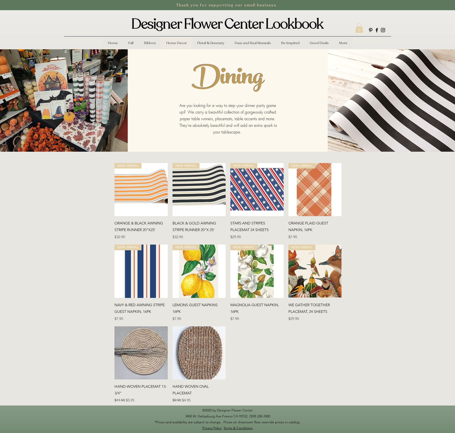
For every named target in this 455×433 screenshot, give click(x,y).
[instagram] (383, 30)
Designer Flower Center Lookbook (227, 24)
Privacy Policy (212, 428)
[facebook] (377, 30)
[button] (359, 28)
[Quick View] (141, 353)
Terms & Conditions (238, 428)
